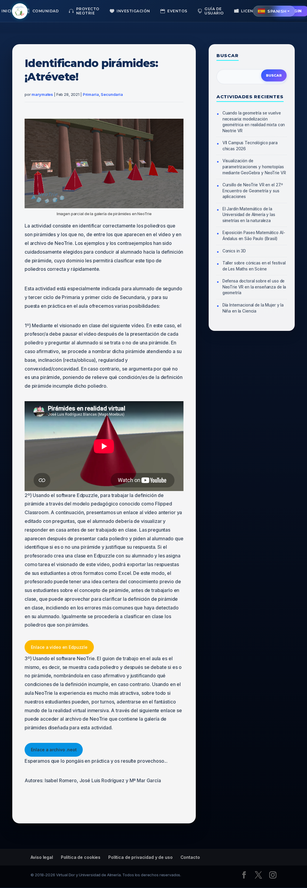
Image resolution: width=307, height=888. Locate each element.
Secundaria (112, 94)
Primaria (91, 94)
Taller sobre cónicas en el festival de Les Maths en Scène (254, 266)
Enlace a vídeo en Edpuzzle (59, 647)
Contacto (190, 857)
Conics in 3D (234, 251)
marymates (42, 94)
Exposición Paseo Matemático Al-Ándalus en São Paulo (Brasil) (253, 235)
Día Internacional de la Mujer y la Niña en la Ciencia (253, 308)
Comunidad (45, 11)
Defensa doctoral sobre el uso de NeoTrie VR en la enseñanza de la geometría (254, 287)
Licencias (252, 11)
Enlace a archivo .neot (54, 749)
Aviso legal (42, 857)
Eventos (177, 11)
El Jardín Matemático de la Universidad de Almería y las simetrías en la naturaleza (248, 214)
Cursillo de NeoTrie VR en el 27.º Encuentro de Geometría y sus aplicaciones (252, 190)
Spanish (277, 11)
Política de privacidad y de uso (140, 857)
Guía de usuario (214, 11)
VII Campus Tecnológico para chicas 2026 (250, 145)
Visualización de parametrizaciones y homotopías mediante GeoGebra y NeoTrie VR (254, 166)
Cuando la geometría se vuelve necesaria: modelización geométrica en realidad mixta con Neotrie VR (253, 122)
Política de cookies (80, 857)
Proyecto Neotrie (88, 11)
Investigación (133, 11)
